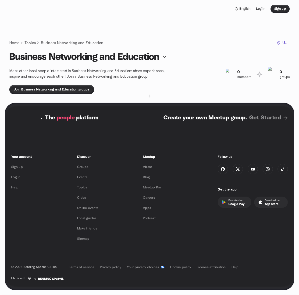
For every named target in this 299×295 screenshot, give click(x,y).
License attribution (211, 267)
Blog (146, 177)
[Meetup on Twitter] (238, 169)
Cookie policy (180, 267)
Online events (88, 208)
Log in (16, 177)
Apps (147, 208)
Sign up (17, 167)
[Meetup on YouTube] (253, 169)
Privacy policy (110, 267)
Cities (81, 197)
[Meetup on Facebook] (223, 169)
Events (82, 177)
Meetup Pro (152, 187)
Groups (83, 167)
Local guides (86, 218)
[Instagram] (268, 169)
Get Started (265, 118)
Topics (30, 43)
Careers (149, 197)
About (147, 167)
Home (14, 43)
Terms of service (81, 267)
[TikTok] (283, 169)
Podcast (149, 218)
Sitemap (83, 238)
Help (14, 187)
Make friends (87, 228)
